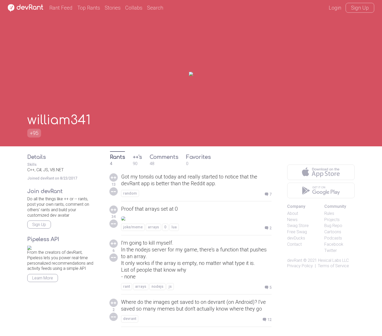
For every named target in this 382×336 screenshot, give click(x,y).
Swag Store (298, 225)
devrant (129, 319)
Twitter (330, 250)
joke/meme (133, 227)
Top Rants (88, 8)
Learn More (42, 278)
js (170, 286)
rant (126, 286)
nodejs (157, 286)
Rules (329, 213)
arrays (153, 227)
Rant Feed (61, 8)
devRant (294, 260)
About (292, 213)
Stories (113, 8)
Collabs (133, 8)
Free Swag (297, 231)
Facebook (333, 244)
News (292, 219)
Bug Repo (333, 225)
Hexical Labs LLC (333, 260)
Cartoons (332, 231)
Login (335, 8)
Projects (332, 219)
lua (174, 227)
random (130, 193)
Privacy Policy (300, 265)
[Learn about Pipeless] (29, 246)
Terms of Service (333, 265)
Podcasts (333, 238)
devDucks (296, 238)
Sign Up (360, 8)
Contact (294, 244)
